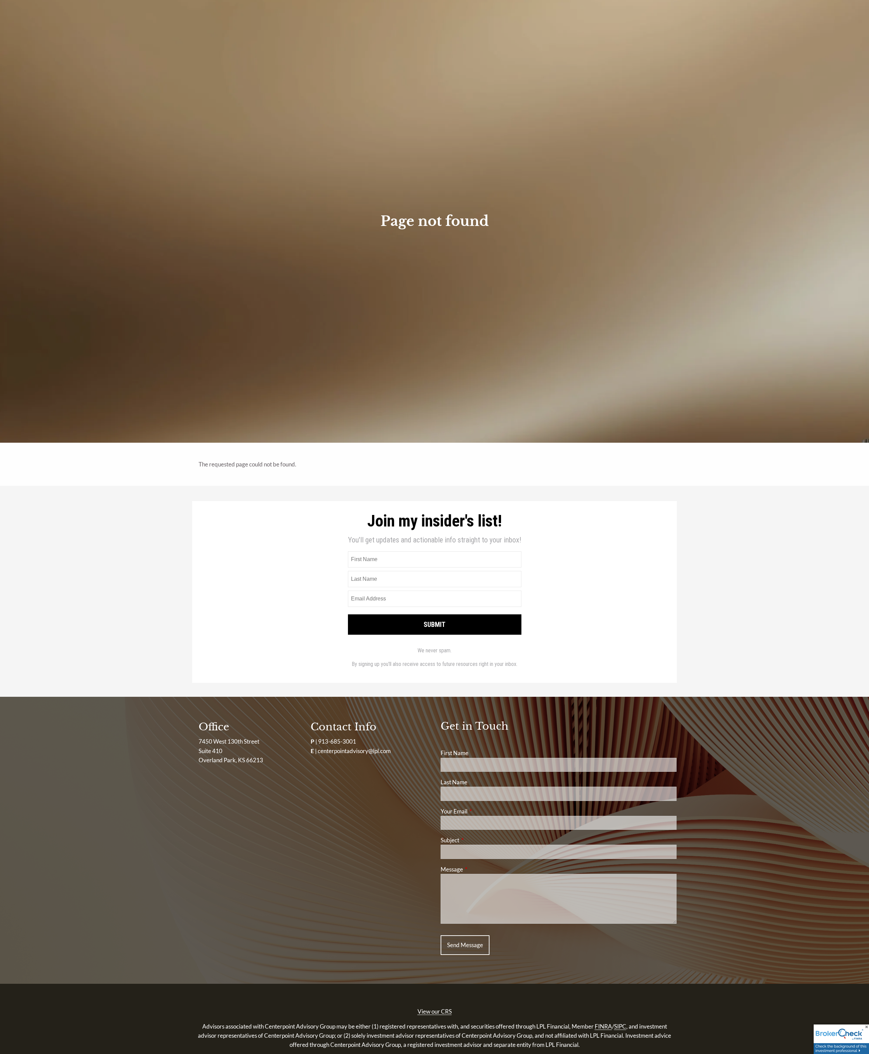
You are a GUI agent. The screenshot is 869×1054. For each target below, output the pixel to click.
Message (478, 869)
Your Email (480, 811)
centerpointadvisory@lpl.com (354, 750)
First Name (454, 752)
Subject (476, 840)
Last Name (454, 782)
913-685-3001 (337, 741)
